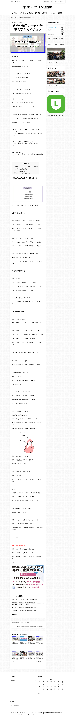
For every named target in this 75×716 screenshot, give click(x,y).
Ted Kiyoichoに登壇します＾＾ (26, 604)
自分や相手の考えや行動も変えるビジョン (28, 607)
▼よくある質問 (45, 12)
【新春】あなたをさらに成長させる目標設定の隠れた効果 (30, 626)
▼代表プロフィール (22, 12)
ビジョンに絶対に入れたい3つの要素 (27, 610)
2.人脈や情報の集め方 (21, 169)
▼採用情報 (53, 12)
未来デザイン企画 (54, 712)
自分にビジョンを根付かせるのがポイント (24, 173)
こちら (38, 133)
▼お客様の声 (37, 12)
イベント (15, 596)
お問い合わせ (60, 1)
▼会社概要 (60, 12)
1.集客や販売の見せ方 (21, 168)
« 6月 (39, 693)
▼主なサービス (30, 12)
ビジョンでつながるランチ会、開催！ (27, 602)
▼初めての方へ (15, 12)
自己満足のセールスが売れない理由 (20, 622)
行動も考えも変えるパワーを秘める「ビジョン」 (25, 166)
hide (28, 163)
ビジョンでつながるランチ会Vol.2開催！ (28, 599)
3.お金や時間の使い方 (21, 171)
